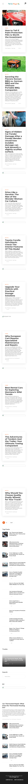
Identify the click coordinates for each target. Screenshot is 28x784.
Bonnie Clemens (8, 164)
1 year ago (13, 48)
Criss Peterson (8, 48)
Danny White (8, 103)
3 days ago (7, 663)
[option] (14, 588)
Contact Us (9, 779)
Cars (6, 28)
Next (11, 522)
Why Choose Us (18, 779)
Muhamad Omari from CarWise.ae (12, 358)
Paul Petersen (8, 307)
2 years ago (13, 307)
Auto (6, 74)
